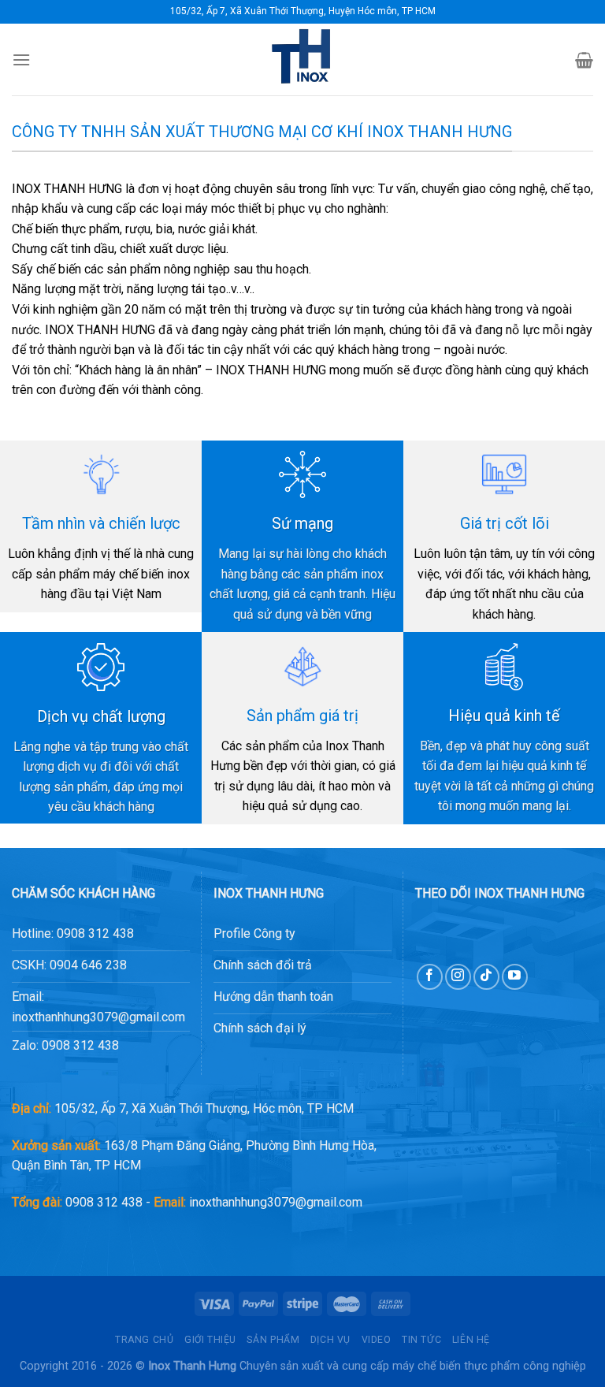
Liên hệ (471, 1339)
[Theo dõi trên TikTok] (486, 977)
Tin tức (421, 1339)
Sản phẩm (273, 1339)
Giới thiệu (210, 1339)
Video (377, 1339)
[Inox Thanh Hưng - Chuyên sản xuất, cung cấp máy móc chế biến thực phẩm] (302, 59)
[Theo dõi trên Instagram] (458, 977)
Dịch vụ (330, 1339)
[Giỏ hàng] (584, 60)
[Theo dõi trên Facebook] (430, 977)
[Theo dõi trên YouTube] (515, 977)
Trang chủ (144, 1339)
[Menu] (21, 59)
